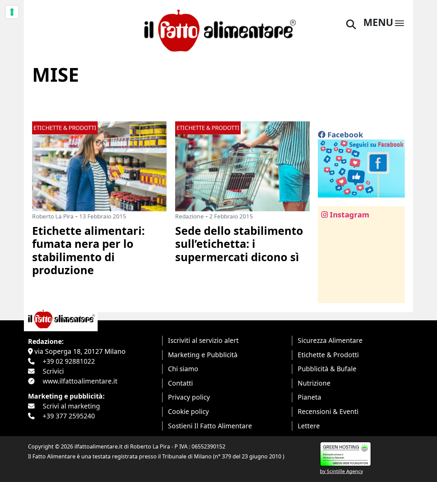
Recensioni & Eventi (328, 411)
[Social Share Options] (328, 294)
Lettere (309, 425)
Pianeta (309, 397)
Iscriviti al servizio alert (203, 340)
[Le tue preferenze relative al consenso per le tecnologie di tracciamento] (11, 11)
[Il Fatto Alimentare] (218, 29)
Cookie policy (188, 411)
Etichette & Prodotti (328, 354)
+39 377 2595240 (69, 415)
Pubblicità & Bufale (327, 368)
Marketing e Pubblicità (203, 354)
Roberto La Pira (53, 216)
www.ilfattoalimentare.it (80, 381)
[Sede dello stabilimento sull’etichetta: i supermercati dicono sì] (242, 165)
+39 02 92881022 (69, 361)
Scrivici (53, 371)
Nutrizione (314, 383)
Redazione (189, 216)
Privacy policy (189, 397)
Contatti (180, 383)
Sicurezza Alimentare (330, 340)
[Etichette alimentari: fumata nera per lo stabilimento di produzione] (99, 165)
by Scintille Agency (341, 471)
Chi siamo (183, 368)
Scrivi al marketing (71, 406)
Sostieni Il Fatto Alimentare (210, 425)
